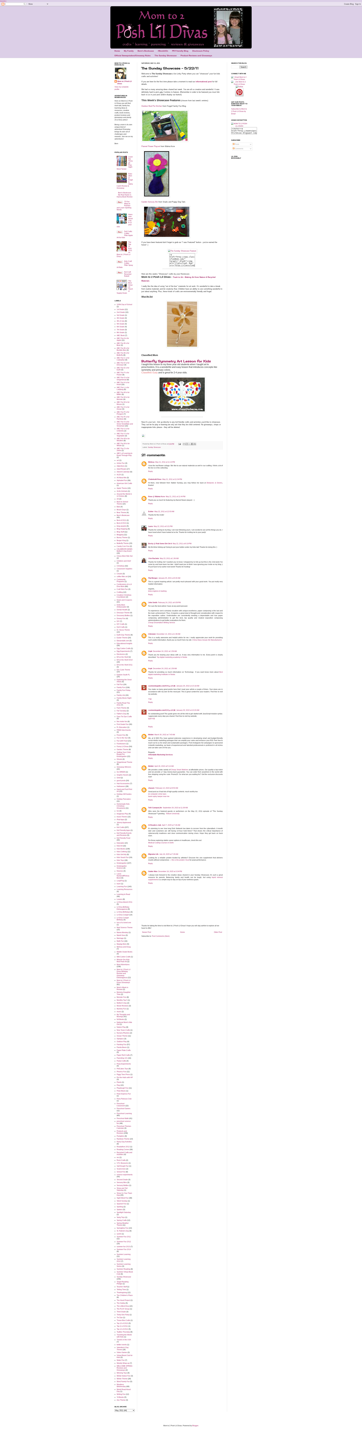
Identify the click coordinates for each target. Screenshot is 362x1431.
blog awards (121, 526)
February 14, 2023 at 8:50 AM (166, 788)
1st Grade (120, 309)
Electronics (121, 654)
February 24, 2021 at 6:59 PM (169, 603)
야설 (150, 699)
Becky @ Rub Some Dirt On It (160, 544)
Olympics (120, 1039)
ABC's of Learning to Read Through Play (124, 454)
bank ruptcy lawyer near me (158, 796)
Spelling (120, 1207)
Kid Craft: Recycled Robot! (127, 274)
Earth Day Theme (123, 635)
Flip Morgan (153, 578)
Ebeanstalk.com (123, 641)
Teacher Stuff (122, 1287)
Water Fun (121, 1360)
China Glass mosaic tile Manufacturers (207, 640)
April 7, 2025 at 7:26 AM (171, 825)
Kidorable (120, 843)
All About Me (121, 478)
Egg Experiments (123, 651)
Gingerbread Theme (124, 762)
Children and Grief (124, 561)
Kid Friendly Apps (123, 830)
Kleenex (120, 871)
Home (117, 51)
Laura (150, 526)
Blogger (195, 1426)
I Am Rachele (153, 558)
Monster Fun (121, 997)
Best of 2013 (121, 523)
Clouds (119, 574)
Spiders (120, 1210)
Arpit (150, 651)
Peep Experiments (124, 1064)
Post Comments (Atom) (161, 936)
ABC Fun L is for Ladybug (123, 388)
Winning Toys (122, 1373)
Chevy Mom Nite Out (124, 556)
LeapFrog (120, 881)
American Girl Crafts (124, 483)
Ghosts (119, 759)
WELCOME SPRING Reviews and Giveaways (124, 1368)
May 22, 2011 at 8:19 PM (182, 544)
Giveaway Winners (124, 767)
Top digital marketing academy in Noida (172, 657)
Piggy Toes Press (123, 1074)
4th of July (120, 321)
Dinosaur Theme (123, 613)
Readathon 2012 (123, 1147)
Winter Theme (122, 1379)
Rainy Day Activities (124, 1142)
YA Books (120, 1397)
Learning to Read (123, 894)
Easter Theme (122, 638)
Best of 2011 (121, 520)
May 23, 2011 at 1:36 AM (169, 558)
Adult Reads (121, 469)
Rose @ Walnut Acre (156, 497)
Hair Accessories (123, 784)
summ (119, 1234)
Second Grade (122, 1180)
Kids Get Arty (121, 854)
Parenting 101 (122, 1058)
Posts (236, 144)
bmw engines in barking (157, 591)
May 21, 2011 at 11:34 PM (172, 479)
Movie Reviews (122, 1006)
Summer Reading (123, 1269)
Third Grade (121, 1312)
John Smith (152, 603)
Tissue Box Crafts (123, 1320)
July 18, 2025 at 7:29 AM (168, 854)
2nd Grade (121, 312)
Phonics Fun (121, 1072)
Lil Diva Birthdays (123, 912)
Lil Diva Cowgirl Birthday (123, 919)
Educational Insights (124, 643)
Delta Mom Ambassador (121, 606)
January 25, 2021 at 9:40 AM (169, 578)
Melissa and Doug (124, 947)
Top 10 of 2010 (122, 1323)
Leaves (119, 899)
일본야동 (151, 719)
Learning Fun (122, 887)
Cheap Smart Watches (179, 770)
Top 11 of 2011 (122, 1326)
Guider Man (152, 871)
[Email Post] (179, 444)
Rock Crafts (121, 1160)
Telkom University (172, 814)
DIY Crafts (120, 624)
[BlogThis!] (186, 444)
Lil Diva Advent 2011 (124, 902)
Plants (119, 1082)
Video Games (122, 1352)
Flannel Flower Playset (150, 146)
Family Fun (121, 687)
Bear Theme (121, 513)
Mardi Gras (121, 935)
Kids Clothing (122, 852)
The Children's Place (125, 1295)
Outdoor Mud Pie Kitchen (151, 106)
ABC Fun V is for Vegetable (123, 435)
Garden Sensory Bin (149, 202)
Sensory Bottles (123, 1185)
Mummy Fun (121, 1009)
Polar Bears (121, 1091)
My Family (129, 51)
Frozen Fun (121, 735)
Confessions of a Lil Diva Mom (124, 585)
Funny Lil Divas (123, 747)
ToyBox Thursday (123, 1332)
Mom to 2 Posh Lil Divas (124, 82)
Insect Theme (122, 817)
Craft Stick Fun (122, 589)
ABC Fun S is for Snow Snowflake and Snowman (125, 424)
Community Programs (121, 580)
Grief (118, 778)
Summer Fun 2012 (124, 1242)
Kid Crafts (120, 827)
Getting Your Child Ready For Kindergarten (124, 754)
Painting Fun (121, 1045)
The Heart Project (123, 1300)
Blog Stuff (120, 532)
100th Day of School (124, 305)
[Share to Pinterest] (194, 444)
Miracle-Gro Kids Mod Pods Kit (123, 961)
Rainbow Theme (123, 1139)
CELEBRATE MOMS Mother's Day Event (124, 550)
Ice (118, 811)
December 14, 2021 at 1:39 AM (168, 634)
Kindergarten (122, 863)
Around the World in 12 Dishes (124, 495)
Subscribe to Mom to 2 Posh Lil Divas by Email (239, 111)
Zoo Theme (121, 1400)
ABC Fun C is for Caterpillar (123, 359)
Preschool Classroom (121, 1105)
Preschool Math (123, 1118)
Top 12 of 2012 (122, 1329)
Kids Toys (120, 860)
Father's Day (121, 714)
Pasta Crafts (121, 1061)
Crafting (120, 592)
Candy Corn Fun (123, 546)
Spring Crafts (122, 1220)
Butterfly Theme (123, 543)
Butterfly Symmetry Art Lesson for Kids (176, 361)
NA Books (120, 1019)
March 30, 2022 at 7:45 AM (164, 735)
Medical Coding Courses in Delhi (161, 843)
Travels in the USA (124, 1340)
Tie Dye (120, 1318)
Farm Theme (121, 708)
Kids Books (121, 849)
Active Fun (121, 463)
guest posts (121, 781)
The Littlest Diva (123, 1306)
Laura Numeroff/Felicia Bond (123, 876)
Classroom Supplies (124, 569)
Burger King (121, 540)
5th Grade (120, 324)
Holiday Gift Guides (124, 794)
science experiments (124, 1175)
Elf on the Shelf (122, 657)
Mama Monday (122, 932)
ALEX (119, 475)
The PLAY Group (123, 1309)
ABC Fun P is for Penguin (123, 413)
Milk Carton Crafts (123, 957)
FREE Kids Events (124, 730)
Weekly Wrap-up (123, 1363)
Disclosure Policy (200, 51)
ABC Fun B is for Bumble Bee (123, 349)
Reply (150, 471)
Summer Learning (124, 1254)
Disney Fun (121, 618)
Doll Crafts (121, 627)
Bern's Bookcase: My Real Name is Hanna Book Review (124, 195)
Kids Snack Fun (123, 857)
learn (119, 884)
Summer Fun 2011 (124, 1237)
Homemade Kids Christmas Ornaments (123, 806)
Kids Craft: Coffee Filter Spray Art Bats (125, 264)
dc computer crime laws (157, 794)
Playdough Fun (122, 1088)
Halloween (121, 786)
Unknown (152, 634)
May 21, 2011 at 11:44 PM (175, 497)
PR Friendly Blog (180, 51)
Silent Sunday (122, 1201)
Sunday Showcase (154, 447)
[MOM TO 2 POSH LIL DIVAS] (239, 126)
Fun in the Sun (122, 738)
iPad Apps (120, 820)
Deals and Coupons (124, 600)
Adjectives (121, 466)
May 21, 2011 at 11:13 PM (165, 462)
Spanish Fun (121, 1204)
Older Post (218, 932)
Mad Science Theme (124, 928)
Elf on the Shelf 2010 (125, 660)
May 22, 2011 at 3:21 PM (163, 526)
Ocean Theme (122, 1036)
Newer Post (146, 932)
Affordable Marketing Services (160, 755)
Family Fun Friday (123, 690)
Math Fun (120, 941)
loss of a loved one (124, 923)
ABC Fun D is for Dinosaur (123, 364)
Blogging (120, 535)
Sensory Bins (122, 1182)
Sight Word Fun (123, 1198)
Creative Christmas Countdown (124, 596)
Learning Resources (124, 889)
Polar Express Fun (124, 1094)
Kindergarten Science (122, 867)
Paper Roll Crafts (123, 1055)
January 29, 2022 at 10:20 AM (187, 710)
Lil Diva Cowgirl (123, 915)
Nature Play (121, 1027)
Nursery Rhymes (123, 1033)
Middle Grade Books (124, 952)
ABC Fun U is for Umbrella (123, 430)
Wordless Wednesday (121, 1385)
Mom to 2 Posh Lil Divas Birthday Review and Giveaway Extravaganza (123, 974)
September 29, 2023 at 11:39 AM (175, 808)
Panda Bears (122, 1047)
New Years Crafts (123, 1030)
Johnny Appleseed (124, 823)
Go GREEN (121, 772)
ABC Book (121, 335)
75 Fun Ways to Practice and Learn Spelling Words (124, 206)
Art (118, 499)
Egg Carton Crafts (123, 648)
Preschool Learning (124, 1113)
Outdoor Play (122, 1042)
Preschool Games (123, 1109)
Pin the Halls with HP (125, 1077)
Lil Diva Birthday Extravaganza (123, 908)
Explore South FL (123, 675)
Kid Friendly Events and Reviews (124, 834)
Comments (238, 149)
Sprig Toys (121, 1217)
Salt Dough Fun (123, 1166)
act (118, 460)
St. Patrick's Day (123, 1231)
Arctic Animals (122, 491)
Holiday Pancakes (124, 799)
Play (118, 1085)
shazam (151, 788)
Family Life (121, 695)
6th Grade (120, 327)
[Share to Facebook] (192, 444)
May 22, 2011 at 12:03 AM (164, 512)
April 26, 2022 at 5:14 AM (164, 766)
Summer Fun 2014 (124, 1249)
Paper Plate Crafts (124, 1050)
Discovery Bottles (123, 616)
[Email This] (184, 444)
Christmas (120, 566)
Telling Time (121, 1290)
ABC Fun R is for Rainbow (123, 418)
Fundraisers (121, 744)
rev (118, 1157)
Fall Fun (120, 684)
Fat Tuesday (121, 711)
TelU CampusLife (155, 808)
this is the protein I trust (180, 860)
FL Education (122, 727)
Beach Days (121, 510)
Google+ (3, 1)
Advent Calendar (123, 472)
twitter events (122, 1345)
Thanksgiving (122, 1293)
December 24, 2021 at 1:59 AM (165, 651)
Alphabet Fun (122, 480)
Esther (151, 512)
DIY (118, 621)
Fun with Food (122, 741)
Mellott (151, 735)
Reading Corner (123, 1150)
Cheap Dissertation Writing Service (161, 623)
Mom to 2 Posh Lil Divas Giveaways (123, 981)
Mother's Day (122, 1003)
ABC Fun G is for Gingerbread (123, 379)
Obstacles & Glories (214, 483)
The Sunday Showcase (166, 55)
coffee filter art (122, 577)
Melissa (151, 462)
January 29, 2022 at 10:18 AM (187, 686)
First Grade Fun (123, 724)
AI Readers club (154, 825)
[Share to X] (189, 444)
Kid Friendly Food (123, 838)
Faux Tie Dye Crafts (124, 717)
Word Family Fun (123, 1382)
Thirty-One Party (123, 1315)
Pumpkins (120, 1136)
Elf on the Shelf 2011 (124, 665)
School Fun (121, 1172)
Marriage (120, 938)
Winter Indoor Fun (123, 1376)
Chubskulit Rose (154, 479)
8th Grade (120, 332)
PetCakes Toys (122, 1069)
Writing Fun (121, 1394)
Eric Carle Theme (123, 670)
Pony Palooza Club (124, 1099)
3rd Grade (120, 315)
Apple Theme (122, 488)
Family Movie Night (124, 698)
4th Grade (120, 318)
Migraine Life (153, 854)
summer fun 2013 (123, 1247)
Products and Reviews (122, 1132)
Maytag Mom (122, 944)
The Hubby (121, 1303)
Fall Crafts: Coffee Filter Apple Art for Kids (125, 234)
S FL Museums (122, 1163)
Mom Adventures (123, 965)
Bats (118, 507)
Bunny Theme (122, 538)
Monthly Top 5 (122, 1000)
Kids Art (119, 846)
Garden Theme (122, 749)
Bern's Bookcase (146, 51)
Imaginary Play (122, 814)
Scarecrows (121, 1169)
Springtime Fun (122, 1228)
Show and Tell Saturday (122, 1189)
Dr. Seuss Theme (123, 630)
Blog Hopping (122, 529)
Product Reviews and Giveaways (196, 55)
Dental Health (122, 610)
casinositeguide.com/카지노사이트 (161, 686)
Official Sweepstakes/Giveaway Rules (132, 55)
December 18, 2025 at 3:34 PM (170, 871)
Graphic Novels (123, 775)
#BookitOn (163, 51)
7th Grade (120, 330)
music (119, 1012)
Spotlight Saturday (124, 1212)
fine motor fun (122, 721)
